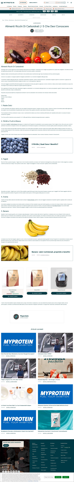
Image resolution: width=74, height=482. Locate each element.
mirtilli (8, 124)
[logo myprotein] (7, 2)
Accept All (65, 477)
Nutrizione (43, 445)
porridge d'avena (57, 205)
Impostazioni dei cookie (7, 464)
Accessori (41, 6)
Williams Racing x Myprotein (64, 461)
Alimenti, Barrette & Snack (33, 6)
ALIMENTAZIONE (37, 23)
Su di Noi (52, 445)
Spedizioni (34, 465)
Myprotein (43, 147)
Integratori (20, 6)
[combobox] (54, 2)
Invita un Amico (65, 446)
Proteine (14, 6)
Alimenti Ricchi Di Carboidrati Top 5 (21, 20)
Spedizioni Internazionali (35, 457)
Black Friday (63, 455)
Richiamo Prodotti (35, 467)
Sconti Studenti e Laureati (66, 457)
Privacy (52, 455)
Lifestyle (54, 14)
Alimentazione (43, 14)
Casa (3, 20)
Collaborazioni (53, 463)
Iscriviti (6, 445)
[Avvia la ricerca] (45, 2)
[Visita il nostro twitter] (14, 472)
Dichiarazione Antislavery (53, 451)
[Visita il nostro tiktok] (8, 472)
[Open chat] (19, 472)
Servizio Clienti (35, 447)
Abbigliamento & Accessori (44, 449)
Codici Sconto (63, 450)
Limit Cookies (58, 477)
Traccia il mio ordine (34, 462)
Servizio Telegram (64, 452)
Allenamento (20, 14)
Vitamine (25, 6)
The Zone (6, 20)
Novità (10, 14)
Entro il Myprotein (39, 30)
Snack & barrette (44, 459)
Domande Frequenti (34, 450)
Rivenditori (53, 460)
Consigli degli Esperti (63, 6)
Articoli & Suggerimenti (43, 453)
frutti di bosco (14, 124)
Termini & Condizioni (54, 457)
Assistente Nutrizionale (61, 2)
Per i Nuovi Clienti (47, 6)
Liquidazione (55, 6)
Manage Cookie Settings (49, 477)
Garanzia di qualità (54, 448)
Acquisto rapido (14, 296)
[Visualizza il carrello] (71, 2)
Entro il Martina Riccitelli (49, 381)
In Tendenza (9, 6)
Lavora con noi (53, 465)
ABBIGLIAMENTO (33, 2)
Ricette (63, 14)
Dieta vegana (43, 470)
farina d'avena (31, 199)
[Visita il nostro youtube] (11, 472)
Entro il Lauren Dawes (11, 381)
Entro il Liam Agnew (48, 433)
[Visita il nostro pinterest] (16, 472)
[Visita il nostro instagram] (3, 472)
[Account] (68, 2)
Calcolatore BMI (44, 467)
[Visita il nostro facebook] (6, 472)
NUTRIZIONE (23, 2)
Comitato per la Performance (54, 469)
